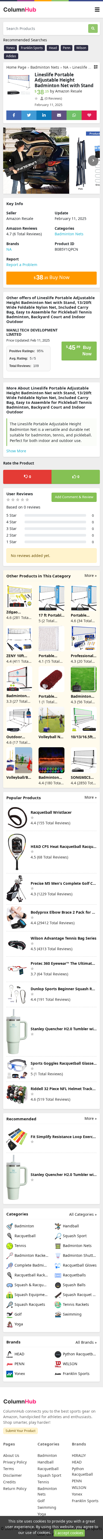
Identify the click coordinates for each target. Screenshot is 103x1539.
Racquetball (24, 1235)
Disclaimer (12, 1475)
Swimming (72, 1314)
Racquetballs (74, 1274)
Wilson (81, 48)
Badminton (23, 1225)
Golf (17, 1314)
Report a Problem (21, 264)
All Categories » (83, 1214)
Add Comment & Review (74, 496)
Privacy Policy (15, 1462)
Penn (66, 48)
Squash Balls (74, 1284)
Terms (8, 1468)
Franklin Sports (32, 48)
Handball (70, 1225)
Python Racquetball (79, 1353)
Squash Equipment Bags (30, 1294)
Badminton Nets (44, 67)
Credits (9, 1481)
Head (53, 48)
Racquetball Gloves (79, 1265)
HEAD (18, 1353)
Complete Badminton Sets (30, 1265)
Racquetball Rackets (30, 1274)
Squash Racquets (29, 1304)
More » (91, 575)
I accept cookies (69, 1532)
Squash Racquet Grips (79, 1294)
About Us (11, 1455)
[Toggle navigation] (97, 9)
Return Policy (14, 1488)
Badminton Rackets (30, 1255)
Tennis (19, 1245)
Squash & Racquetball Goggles (30, 1284)
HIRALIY (79, 1455)
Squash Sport (74, 1235)
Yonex (10, 48)
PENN (19, 1363)
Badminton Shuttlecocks (79, 1255)
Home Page (16, 67)
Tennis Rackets (75, 1304)
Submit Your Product (20, 1431)
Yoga (18, 1323)
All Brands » (86, 1342)
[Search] (93, 28)
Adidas (11, 56)
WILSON (69, 1363)
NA (65, 67)
